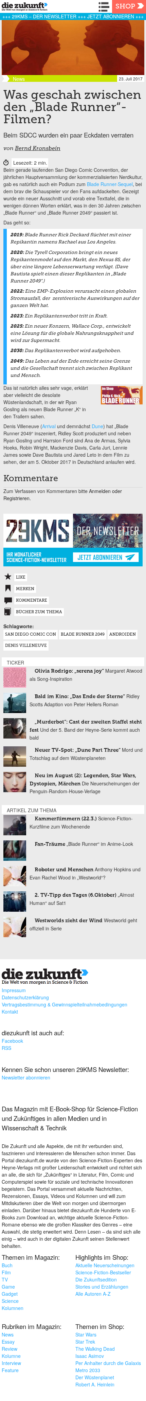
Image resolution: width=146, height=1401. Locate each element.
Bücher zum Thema (39, 612)
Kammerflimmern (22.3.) (66, 818)
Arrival (49, 426)
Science (10, 1300)
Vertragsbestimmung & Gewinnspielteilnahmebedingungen (64, 1004)
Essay (8, 1341)
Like (20, 578)
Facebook (12, 1040)
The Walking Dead (95, 1348)
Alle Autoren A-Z (93, 1293)
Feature (10, 1370)
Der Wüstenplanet (94, 1377)
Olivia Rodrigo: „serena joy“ (69, 671)
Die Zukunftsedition (96, 1279)
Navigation (105, 7)
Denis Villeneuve (26, 646)
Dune (97, 426)
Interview (11, 1363)
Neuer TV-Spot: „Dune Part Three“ (78, 750)
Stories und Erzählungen (101, 1286)
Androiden (122, 635)
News (8, 1334)
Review (9, 1348)
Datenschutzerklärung (25, 997)
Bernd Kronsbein (37, 148)
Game (8, 1286)
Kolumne (11, 1355)
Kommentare (31, 601)
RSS (6, 1047)
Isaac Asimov (89, 1355)
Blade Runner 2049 (83, 635)
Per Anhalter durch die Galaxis (108, 1363)
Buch (7, 1265)
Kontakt (10, 1011)
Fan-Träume (50, 844)
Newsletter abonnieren (26, 1077)
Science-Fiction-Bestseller (103, 1272)
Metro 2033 (87, 1370)
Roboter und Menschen (64, 869)
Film (6, 1272)
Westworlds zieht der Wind (69, 920)
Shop (125, 6)
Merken (25, 589)
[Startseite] (23, 7)
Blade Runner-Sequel (110, 184)
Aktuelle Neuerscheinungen (104, 1265)
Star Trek (85, 1341)
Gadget (10, 1293)
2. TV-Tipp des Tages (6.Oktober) (75, 895)
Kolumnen (12, 1308)
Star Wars (85, 1334)
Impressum (14, 990)
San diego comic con (30, 635)
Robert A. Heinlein (94, 1384)
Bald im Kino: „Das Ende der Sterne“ (80, 696)
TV (5, 1279)
